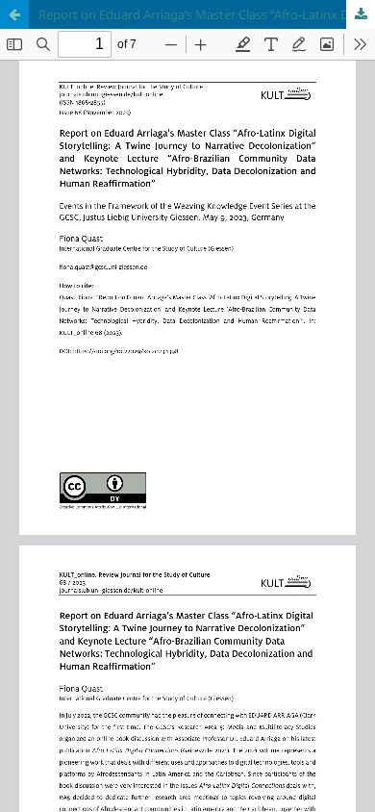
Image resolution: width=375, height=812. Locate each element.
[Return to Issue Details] (14, 14)
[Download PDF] (360, 14)
